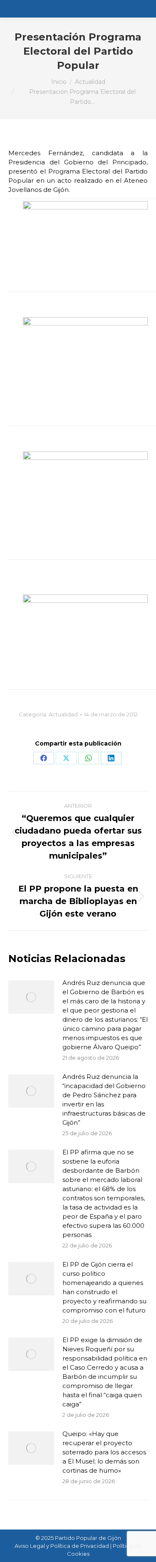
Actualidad (63, 714)
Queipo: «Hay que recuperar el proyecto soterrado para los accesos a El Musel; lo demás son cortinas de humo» (104, 1452)
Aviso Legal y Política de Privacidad (62, 1545)
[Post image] (31, 997)
